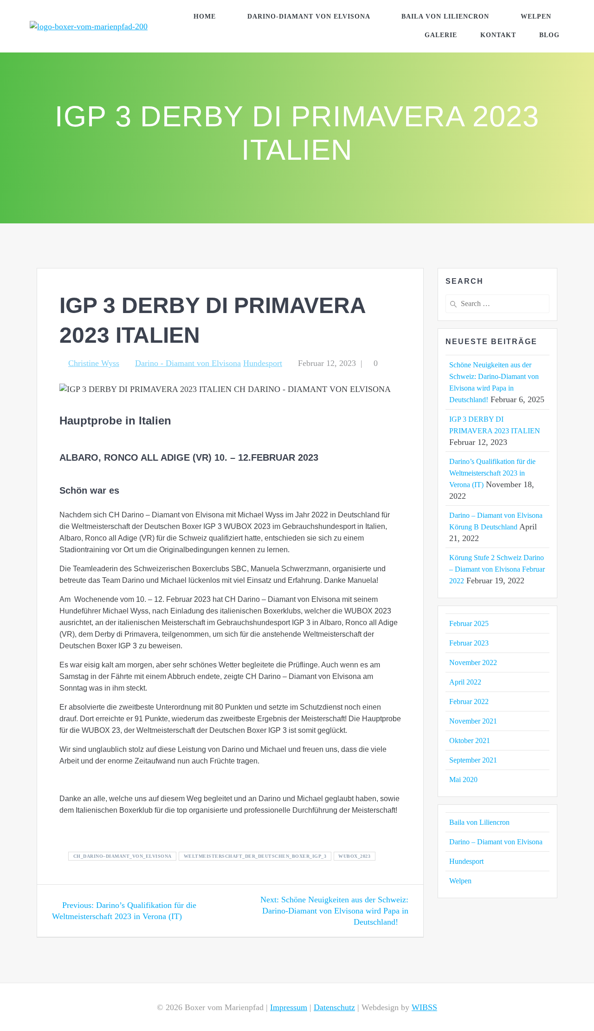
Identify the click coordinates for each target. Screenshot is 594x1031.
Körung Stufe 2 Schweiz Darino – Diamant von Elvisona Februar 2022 (497, 569)
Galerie (441, 35)
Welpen (536, 16)
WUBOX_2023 (354, 856)
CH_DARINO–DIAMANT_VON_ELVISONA (122, 856)
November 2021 (473, 721)
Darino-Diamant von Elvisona (308, 16)
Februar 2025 (469, 623)
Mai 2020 (463, 779)
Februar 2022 (469, 701)
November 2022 (473, 662)
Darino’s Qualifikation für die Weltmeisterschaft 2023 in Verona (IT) (492, 473)
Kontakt (498, 35)
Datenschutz (334, 1007)
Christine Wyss (93, 363)
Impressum (288, 1007)
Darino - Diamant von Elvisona (188, 363)
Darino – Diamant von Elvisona (495, 842)
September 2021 (473, 760)
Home (205, 16)
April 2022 (465, 682)
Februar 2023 (469, 643)
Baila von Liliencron (445, 16)
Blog (549, 35)
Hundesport (262, 363)
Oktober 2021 (469, 740)
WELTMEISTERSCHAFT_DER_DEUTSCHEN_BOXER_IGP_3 (255, 856)
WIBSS (424, 1007)
